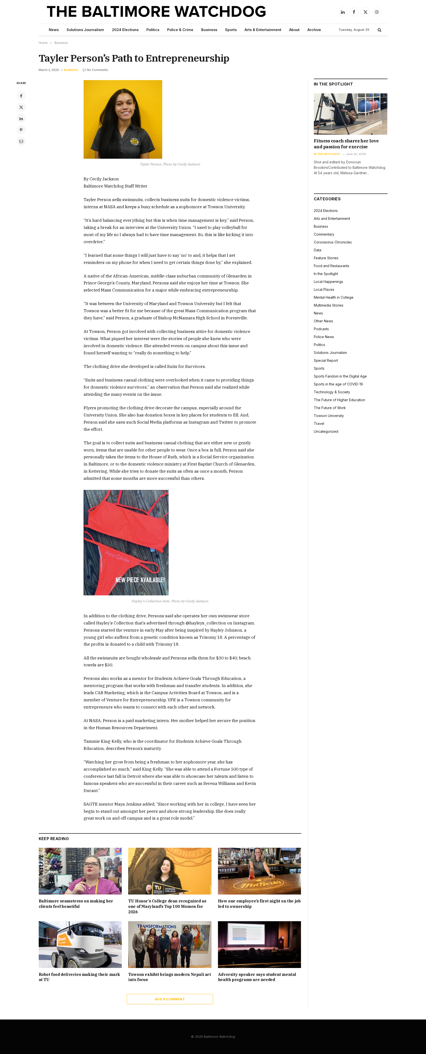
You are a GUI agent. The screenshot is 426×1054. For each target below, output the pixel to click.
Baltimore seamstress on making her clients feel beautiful (76, 903)
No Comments (97, 70)
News (54, 30)
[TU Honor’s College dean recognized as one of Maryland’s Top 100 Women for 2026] (170, 871)
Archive (314, 30)
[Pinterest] (21, 130)
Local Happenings (328, 281)
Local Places (324, 289)
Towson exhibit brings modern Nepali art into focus (169, 977)
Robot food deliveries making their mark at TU (79, 977)
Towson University (329, 416)
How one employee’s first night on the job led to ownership (259, 903)
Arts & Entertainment (263, 30)
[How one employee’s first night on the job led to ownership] (259, 871)
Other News (323, 321)
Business (209, 30)
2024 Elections (125, 30)
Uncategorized (326, 431)
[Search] (379, 29)
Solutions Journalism (85, 30)
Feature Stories (326, 258)
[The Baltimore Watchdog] (156, 12)
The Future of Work (330, 408)
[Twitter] (21, 107)
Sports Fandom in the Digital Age (340, 376)
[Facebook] (21, 96)
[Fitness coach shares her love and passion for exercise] (351, 114)
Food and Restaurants (331, 266)
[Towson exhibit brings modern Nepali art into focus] (170, 944)
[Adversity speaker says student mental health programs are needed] (259, 944)
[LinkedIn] (21, 118)
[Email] (21, 141)
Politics (152, 30)
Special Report (326, 360)
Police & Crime (180, 30)
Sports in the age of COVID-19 (338, 384)
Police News (324, 337)
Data (317, 250)
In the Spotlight (327, 154)
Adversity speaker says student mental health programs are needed (257, 977)
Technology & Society (332, 392)
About (294, 30)
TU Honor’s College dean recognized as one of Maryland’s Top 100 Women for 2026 (167, 906)
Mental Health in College (334, 297)
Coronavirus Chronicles (333, 242)
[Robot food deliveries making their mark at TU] (80, 944)
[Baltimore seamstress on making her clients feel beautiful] (80, 871)
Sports (231, 30)
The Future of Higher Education (339, 400)
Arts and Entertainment (332, 218)
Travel (319, 423)
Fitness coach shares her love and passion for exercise (346, 144)
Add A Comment (170, 999)
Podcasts (321, 329)
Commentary (324, 234)
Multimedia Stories (328, 305)
